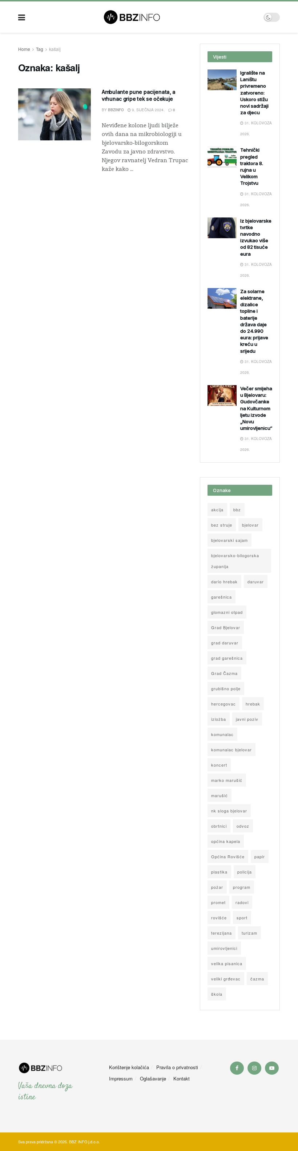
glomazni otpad (227, 612)
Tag (39, 49)
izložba (218, 719)
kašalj (55, 49)
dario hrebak (224, 581)
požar (217, 887)
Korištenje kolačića (129, 1067)
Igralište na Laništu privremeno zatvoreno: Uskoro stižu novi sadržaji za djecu (254, 92)
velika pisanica (226, 963)
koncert (219, 765)
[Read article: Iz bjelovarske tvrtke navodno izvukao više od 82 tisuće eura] (222, 227)
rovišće (219, 917)
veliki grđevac (226, 979)
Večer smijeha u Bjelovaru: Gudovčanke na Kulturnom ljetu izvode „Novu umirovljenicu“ (256, 408)
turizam (249, 933)
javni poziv (247, 719)
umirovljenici (224, 948)
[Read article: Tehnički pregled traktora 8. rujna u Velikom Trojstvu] (222, 157)
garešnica (221, 597)
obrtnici (219, 826)
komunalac (222, 734)
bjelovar (250, 525)
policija (244, 872)
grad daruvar (224, 643)
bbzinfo (116, 109)
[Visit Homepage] (144, 17)
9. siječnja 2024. (148, 109)
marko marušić (226, 780)
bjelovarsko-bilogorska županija (235, 560)
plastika (219, 872)
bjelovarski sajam (229, 540)
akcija (217, 509)
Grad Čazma (224, 673)
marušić (219, 795)
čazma (257, 979)
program (241, 887)
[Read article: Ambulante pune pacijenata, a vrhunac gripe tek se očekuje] (54, 114)
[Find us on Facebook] (237, 1068)
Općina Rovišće (228, 856)
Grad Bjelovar (225, 627)
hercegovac (223, 704)
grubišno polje (226, 688)
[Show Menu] (21, 17)
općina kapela (225, 841)
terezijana (221, 933)
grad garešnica (227, 658)
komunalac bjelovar (231, 749)
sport (242, 917)
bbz (237, 509)
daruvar (255, 581)
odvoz (243, 826)
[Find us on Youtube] (272, 1068)
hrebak (253, 704)
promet (218, 902)
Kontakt (181, 1078)
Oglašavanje (153, 1078)
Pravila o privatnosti (177, 1067)
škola (216, 994)
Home (24, 49)
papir (259, 856)
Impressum (121, 1078)
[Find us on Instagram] (254, 1068)
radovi (242, 902)
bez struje (221, 525)
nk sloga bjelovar (229, 811)
